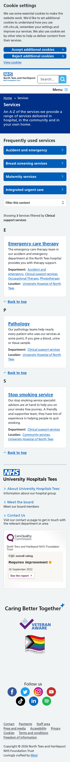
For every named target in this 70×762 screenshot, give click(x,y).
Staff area (43, 724)
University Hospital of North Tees (30, 439)
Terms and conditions (33, 733)
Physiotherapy (50, 278)
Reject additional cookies (33, 56)
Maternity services (21, 177)
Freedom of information (20, 737)
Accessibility (38, 728)
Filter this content (18, 203)
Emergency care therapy (33, 243)
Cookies (9, 733)
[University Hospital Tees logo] (30, 475)
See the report (19, 575)
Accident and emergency (26, 150)
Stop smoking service (30, 394)
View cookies (12, 62)
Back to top (17, 302)
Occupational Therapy (23, 278)
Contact (9, 724)
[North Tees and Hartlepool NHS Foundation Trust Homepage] (19, 76)
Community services (36, 435)
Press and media (15, 728)
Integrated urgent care (25, 190)
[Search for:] (48, 79)
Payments (25, 724)
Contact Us (16, 515)
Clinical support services (41, 274)
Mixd (34, 755)
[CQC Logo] (19, 540)
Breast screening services (26, 163)
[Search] (62, 79)
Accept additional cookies (33, 49)
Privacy (55, 728)
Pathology (19, 323)
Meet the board (20, 502)
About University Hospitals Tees (33, 489)
